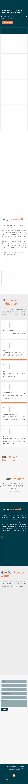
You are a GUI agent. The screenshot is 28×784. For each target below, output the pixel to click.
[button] (1, 17)
